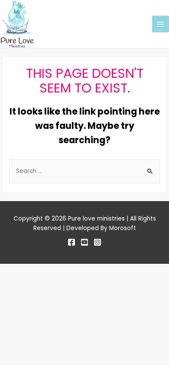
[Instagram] (97, 242)
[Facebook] (71, 242)
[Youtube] (84, 242)
